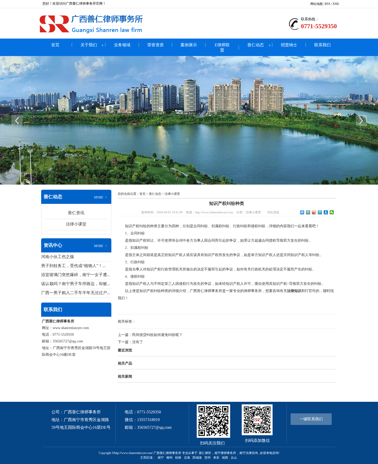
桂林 (178, 457)
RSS (327, 4)
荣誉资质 (155, 45)
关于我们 (88, 45)
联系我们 (322, 45)
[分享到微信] (332, 212)
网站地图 (316, 4)
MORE (100, 197)
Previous (16, 120)
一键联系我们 (311, 419)
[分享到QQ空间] (308, 212)
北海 (187, 457)
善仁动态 (255, 45)
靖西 (225, 457)
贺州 (207, 457)
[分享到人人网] (326, 212)
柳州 (169, 457)
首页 (55, 45)
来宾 (216, 457)
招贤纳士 (289, 45)
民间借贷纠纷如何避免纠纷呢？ (157, 335)
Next (361, 120)
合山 (234, 457)
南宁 (161, 457)
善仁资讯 (76, 213)
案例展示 (189, 45)
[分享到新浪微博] (314, 212)
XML (335, 4)
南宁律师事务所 (225, 453)
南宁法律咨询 (248, 453)
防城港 (197, 457)
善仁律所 (205, 453)
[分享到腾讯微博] (320, 212)
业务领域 (122, 45)
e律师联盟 (222, 47)
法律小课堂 (76, 224)
